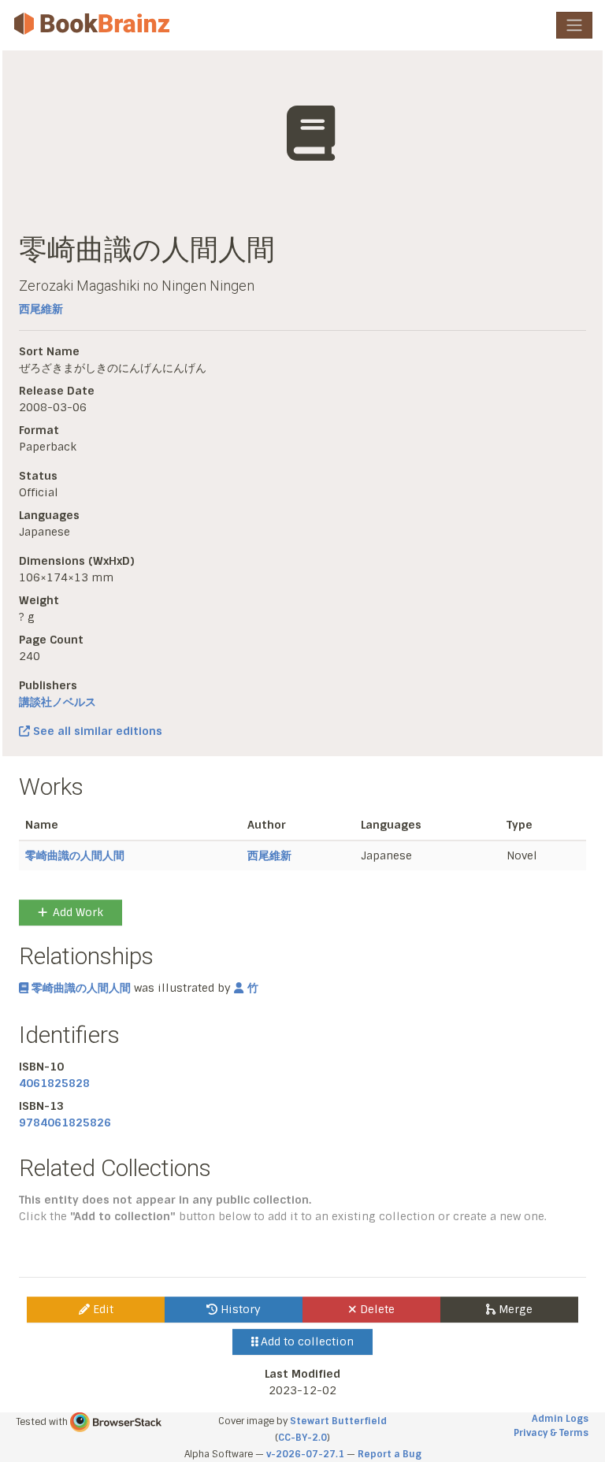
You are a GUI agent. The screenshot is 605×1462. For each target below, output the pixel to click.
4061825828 (54, 1083)
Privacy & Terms (551, 1433)
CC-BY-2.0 (302, 1437)
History (239, 1309)
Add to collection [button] (306, 1341)
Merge (514, 1309)
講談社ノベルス (57, 702)
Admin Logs (560, 1418)
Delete (376, 1309)
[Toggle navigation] (574, 25)
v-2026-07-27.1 (305, 1454)
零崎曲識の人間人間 (74, 855)
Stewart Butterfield (338, 1421)
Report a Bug (389, 1454)
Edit (101, 1309)
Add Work (78, 912)
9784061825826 (65, 1122)
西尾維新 (41, 309)
